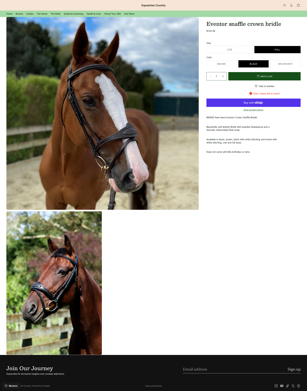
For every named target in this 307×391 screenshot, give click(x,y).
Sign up (294, 369)
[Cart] (298, 5)
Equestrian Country (22, 386)
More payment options (253, 110)
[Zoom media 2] (54, 283)
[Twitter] (293, 386)
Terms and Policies (153, 386)
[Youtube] (282, 386)
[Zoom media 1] (102, 113)
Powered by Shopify (41, 386)
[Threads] (299, 386)
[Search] (284, 5)
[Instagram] (276, 386)
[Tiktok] (287, 386)
